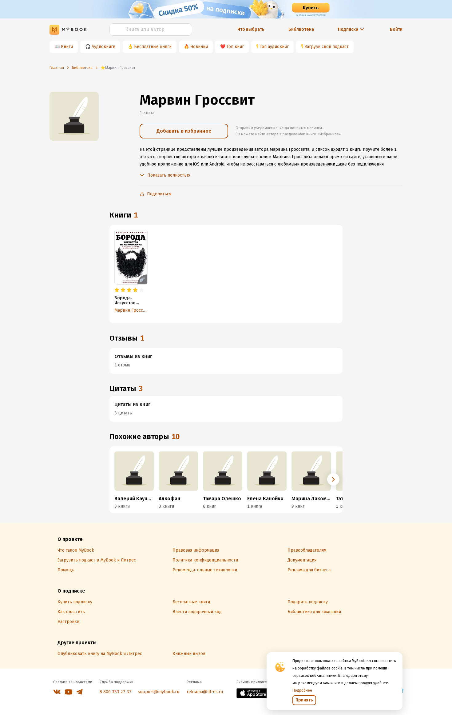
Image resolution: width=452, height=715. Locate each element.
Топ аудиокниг (274, 46)
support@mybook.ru (158, 691)
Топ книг (235, 46)
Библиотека (301, 29)
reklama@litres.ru (205, 691)
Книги (67, 46)
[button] (333, 479)
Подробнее (302, 690)
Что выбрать (250, 29)
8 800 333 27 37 (116, 691)
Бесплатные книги (153, 46)
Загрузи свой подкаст (327, 46)
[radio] (116, 290)
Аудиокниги (103, 46)
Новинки (199, 46)
